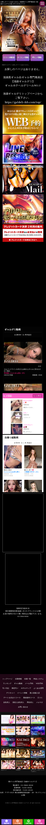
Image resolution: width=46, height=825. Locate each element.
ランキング (7, 683)
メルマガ (39, 702)
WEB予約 (39, 683)
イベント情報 (22, 693)
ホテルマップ (26, 688)
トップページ (7, 679)
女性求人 (6, 702)
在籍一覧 (27, 679)
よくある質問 (39, 688)
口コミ (40, 698)
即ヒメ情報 (37, 57)
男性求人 (30, 702)
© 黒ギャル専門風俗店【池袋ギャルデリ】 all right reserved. (23, 803)
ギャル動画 (18, 683)
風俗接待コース (29, 698)
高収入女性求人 (18, 702)
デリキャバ (10, 693)
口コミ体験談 (9, 57)
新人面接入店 (35, 693)
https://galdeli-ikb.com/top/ (23, 102)
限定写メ (15, 688)
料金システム (39, 679)
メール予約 (29, 683)
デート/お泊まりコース (12, 698)
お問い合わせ (23, 707)
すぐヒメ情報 (23, 57)
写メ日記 (5, 688)
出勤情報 (18, 679)
